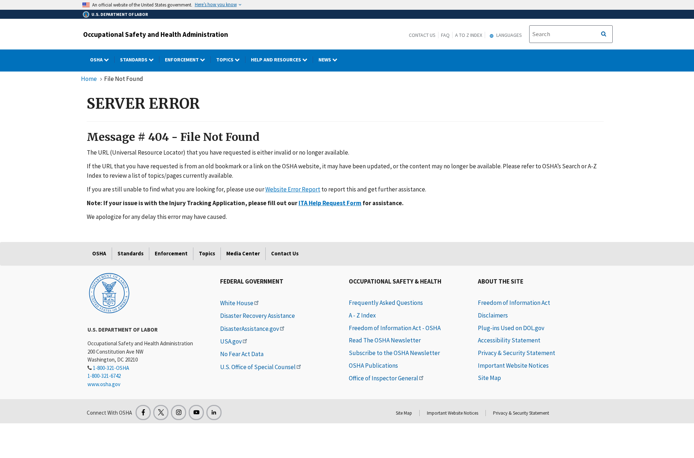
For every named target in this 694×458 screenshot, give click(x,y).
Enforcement (182, 59)
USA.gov (231, 341)
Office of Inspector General (383, 378)
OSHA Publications (373, 366)
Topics (225, 59)
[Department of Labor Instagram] (178, 412)
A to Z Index (468, 35)
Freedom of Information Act (514, 303)
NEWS (325, 59)
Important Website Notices (513, 366)
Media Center (243, 253)
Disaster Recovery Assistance (257, 316)
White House (236, 303)
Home (89, 79)
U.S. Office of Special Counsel (258, 367)
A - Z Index (362, 315)
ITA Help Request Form (330, 203)
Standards (134, 59)
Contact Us (422, 35)
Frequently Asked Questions (386, 303)
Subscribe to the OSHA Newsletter (394, 353)
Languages (508, 35)
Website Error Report (292, 189)
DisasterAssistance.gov (249, 329)
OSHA (97, 59)
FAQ (445, 35)
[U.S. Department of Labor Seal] (109, 292)
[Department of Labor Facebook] (143, 412)
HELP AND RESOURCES (276, 59)
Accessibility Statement (509, 340)
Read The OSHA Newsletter (385, 340)
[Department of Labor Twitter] (160, 412)
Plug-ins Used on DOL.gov (511, 328)
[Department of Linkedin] (214, 412)
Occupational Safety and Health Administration (155, 34)
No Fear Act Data (242, 354)
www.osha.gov (103, 384)
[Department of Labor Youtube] (196, 412)
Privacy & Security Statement (516, 353)
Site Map (489, 378)
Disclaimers (493, 315)
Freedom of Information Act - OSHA (395, 328)
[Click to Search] (603, 34)
